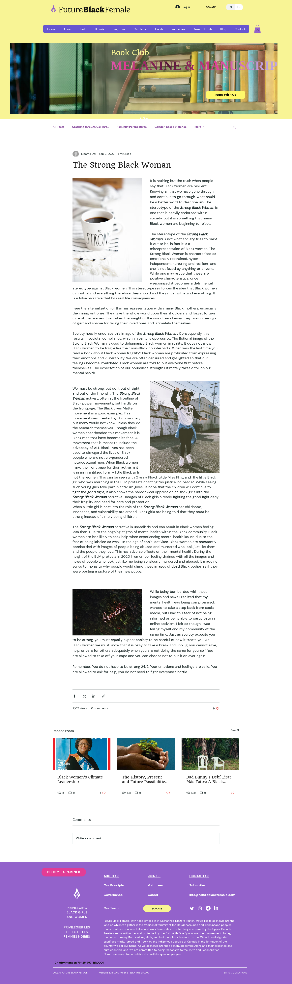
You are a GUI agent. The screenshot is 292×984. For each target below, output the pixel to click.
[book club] (144, 118)
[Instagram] (199, 908)
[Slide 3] (147, 118)
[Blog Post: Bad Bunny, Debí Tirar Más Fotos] (210, 754)
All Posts (58, 127)
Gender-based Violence (171, 127)
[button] (67, 29)
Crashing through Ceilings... (90, 127)
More (197, 127)
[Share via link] (103, 696)
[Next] (275, 78)
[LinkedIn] (216, 908)
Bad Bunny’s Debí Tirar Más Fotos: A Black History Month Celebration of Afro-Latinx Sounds (208, 779)
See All (235, 730)
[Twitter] (191, 908)
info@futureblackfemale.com (212, 895)
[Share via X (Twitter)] (84, 696)
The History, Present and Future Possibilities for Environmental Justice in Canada (144, 779)
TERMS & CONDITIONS (234, 972)
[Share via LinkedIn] (94, 696)
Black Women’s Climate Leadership (80, 779)
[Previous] (12, 78)
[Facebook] (208, 908)
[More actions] (217, 154)
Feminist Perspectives (132, 127)
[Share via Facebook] (74, 696)
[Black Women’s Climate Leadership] (81, 754)
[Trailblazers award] (140, 118)
